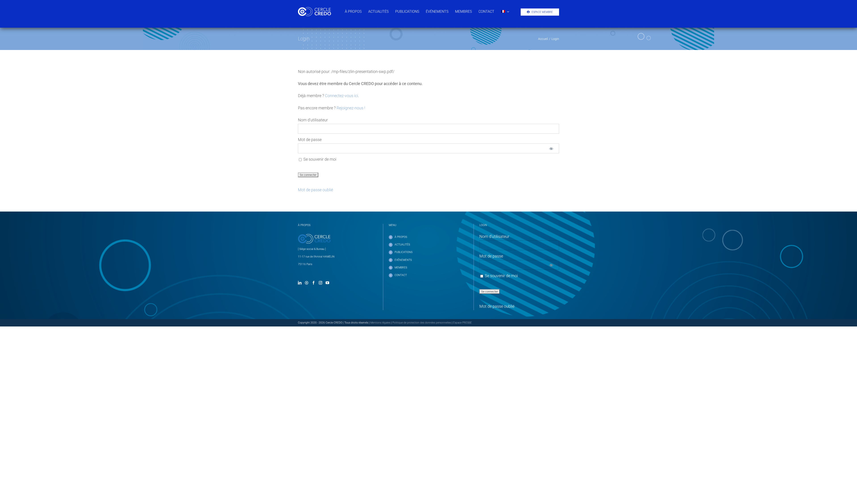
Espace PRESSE (462, 322)
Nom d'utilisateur (313, 120)
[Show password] (551, 148)
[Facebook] (313, 283)
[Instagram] (320, 283)
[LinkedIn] (300, 283)
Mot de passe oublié (315, 189)
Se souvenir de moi (319, 159)
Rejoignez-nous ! (351, 108)
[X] (306, 283)
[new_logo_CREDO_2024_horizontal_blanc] (314, 9)
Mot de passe (310, 139)
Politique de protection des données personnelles (421, 322)
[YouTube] (327, 283)
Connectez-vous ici (341, 95)
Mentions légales (380, 322)
